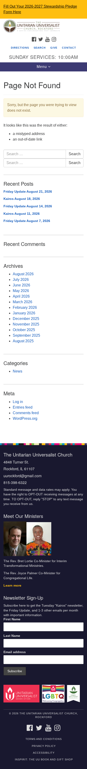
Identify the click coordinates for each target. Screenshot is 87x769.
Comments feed (26, 413)
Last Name (11, 636)
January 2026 (24, 313)
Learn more (12, 585)
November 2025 (26, 324)
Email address (14, 652)
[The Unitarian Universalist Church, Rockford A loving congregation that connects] (43, 26)
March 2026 (22, 302)
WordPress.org (25, 418)
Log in (18, 402)
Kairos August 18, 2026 (21, 199)
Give (53, 47)
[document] (43, 254)
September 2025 (26, 335)
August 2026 (23, 274)
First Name (11, 619)
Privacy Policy (44, 746)
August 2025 (23, 341)
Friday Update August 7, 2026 (26, 221)
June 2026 (21, 285)
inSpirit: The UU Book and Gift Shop (44, 759)
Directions (20, 47)
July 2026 (21, 280)
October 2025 (24, 330)
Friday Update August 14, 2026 (27, 206)
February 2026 (25, 307)
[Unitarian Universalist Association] (22, 693)
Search (40, 47)
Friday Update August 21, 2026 (27, 191)
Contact (69, 47)
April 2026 (21, 296)
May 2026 (21, 291)
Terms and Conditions (44, 739)
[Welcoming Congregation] (54, 693)
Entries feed (22, 407)
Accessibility (44, 752)
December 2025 (26, 319)
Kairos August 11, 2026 (21, 213)
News (17, 371)
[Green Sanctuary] (74, 693)
